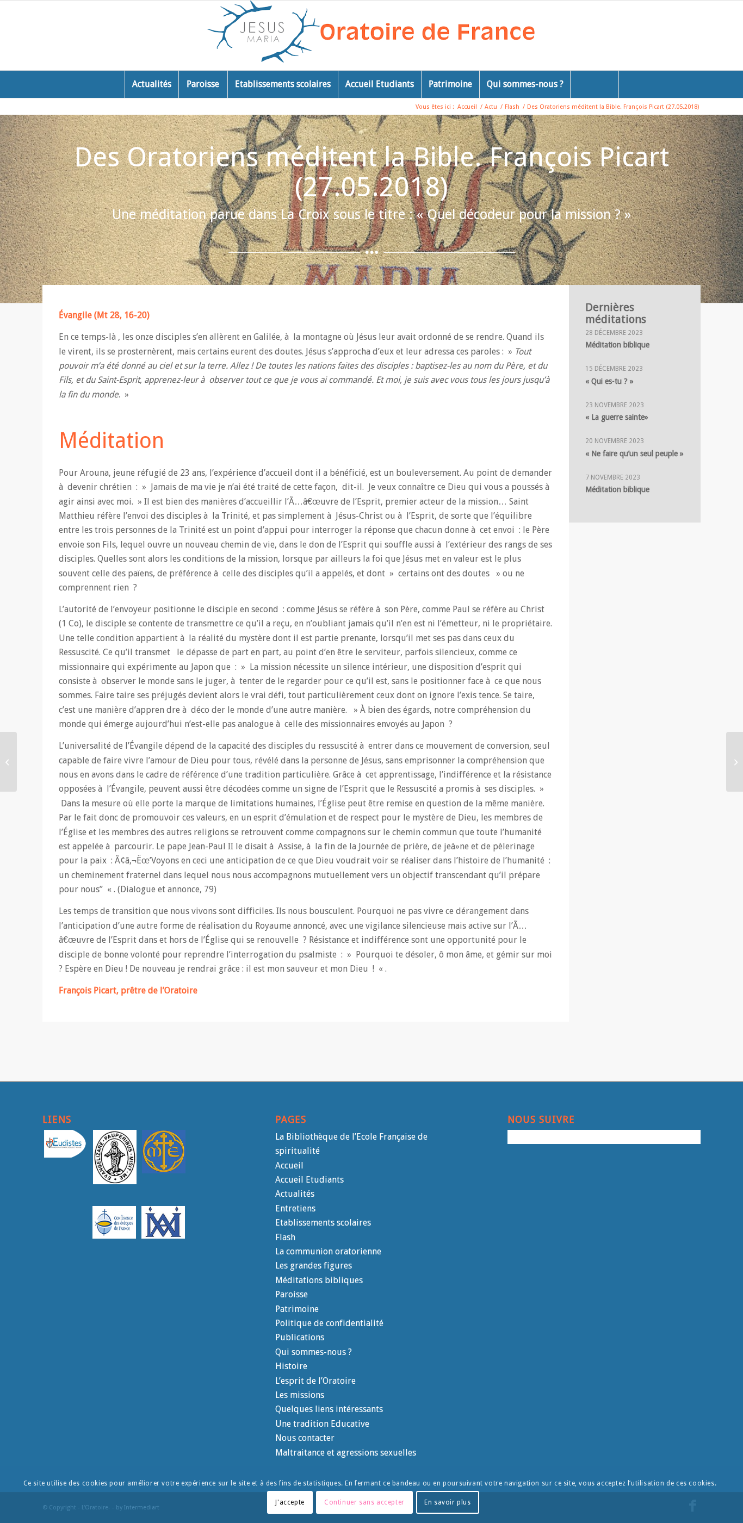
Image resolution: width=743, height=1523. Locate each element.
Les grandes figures (313, 1265)
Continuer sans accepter (364, 1502)
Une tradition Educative (322, 1424)
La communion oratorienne (328, 1251)
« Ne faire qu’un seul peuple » (634, 453)
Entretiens (295, 1208)
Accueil (289, 1165)
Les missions (299, 1395)
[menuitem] (151, 84)
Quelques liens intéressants (329, 1409)
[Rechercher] (594, 84)
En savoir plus (447, 1502)
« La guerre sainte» (616, 417)
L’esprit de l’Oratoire (315, 1381)
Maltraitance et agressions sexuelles (345, 1452)
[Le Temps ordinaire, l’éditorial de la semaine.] (734, 762)
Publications (299, 1337)
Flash (285, 1237)
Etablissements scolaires (323, 1222)
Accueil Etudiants (309, 1179)
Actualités (294, 1194)
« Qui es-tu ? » (609, 381)
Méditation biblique (617, 344)
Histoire (291, 1366)
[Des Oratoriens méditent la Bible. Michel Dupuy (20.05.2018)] (8, 762)
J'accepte (289, 1502)
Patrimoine (297, 1309)
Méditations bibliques (319, 1280)
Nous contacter (305, 1438)
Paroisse (291, 1294)
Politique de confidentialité (329, 1323)
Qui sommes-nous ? (313, 1352)
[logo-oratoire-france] (371, 35)
